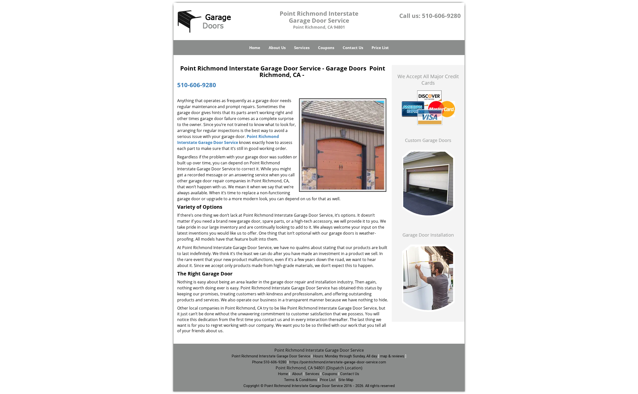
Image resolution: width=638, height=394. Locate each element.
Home (254, 47)
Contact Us (353, 47)
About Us (277, 47)
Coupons (326, 47)
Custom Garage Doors (428, 140)
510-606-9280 (441, 15)
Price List (380, 47)
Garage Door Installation (428, 235)
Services (302, 47)
